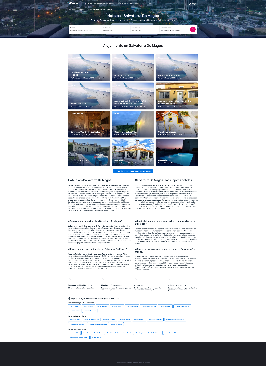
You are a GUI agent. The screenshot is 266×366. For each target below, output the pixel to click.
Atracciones (134, 4)
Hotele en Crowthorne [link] (155, 319)
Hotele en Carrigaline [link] (109, 319)
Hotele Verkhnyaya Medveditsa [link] (98, 324)
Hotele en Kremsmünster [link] (77, 324)
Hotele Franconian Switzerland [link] (79, 337)
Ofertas (125, 4)
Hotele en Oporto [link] (102, 306)
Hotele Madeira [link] (74, 333)
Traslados (143, 4)
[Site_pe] (105, 348)
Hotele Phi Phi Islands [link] (154, 333)
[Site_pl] (98, 348)
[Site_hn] (179, 348)
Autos (119, 4)
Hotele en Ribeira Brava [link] (149, 306)
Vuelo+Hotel (87, 4)
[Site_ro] (86, 348)
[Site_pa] (154, 348)
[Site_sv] (161, 348)
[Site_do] (148, 348)
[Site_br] (80, 348)
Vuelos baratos (99, 4)
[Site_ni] (167, 348)
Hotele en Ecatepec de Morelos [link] (175, 319)
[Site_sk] (129, 348)
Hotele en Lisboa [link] (74, 306)
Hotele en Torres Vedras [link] (182, 306)
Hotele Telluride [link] (96, 337)
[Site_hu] (136, 348)
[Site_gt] (173, 348)
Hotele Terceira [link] (127, 333)
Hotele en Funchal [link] (117, 306)
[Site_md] (123, 348)
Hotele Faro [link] (86, 333)
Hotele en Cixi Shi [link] (75, 319)
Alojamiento (110, 4)
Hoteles (89, 9)
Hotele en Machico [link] (165, 306)
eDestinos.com (72, 9)
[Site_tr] (111, 348)
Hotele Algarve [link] (98, 333)
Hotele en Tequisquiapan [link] (91, 319)
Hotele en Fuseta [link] (75, 311)
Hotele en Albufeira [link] (132, 306)
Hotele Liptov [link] (140, 333)
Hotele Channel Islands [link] (171, 333)
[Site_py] (186, 348)
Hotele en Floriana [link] (116, 324)
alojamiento (82, 9)
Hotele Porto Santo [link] (113, 333)
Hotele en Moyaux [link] (139, 319)
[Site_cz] (117, 348)
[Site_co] (142, 348)
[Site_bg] (92, 348)
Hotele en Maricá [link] (125, 319)
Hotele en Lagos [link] (88, 306)
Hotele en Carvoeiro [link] (90, 311)
